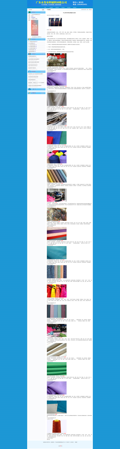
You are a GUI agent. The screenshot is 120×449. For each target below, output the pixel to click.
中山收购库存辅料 (32, 46)
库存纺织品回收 (31, 49)
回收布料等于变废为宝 (32, 67)
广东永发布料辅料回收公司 (51, 70)
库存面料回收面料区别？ (32, 56)
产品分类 (57, 7)
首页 (45, 7)
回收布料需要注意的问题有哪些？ (34, 59)
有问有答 (68, 7)
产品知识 (63, 7)
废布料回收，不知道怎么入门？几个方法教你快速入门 (36, 82)
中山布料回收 (31, 43)
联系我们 (74, 7)
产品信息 (51, 7)
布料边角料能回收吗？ (32, 79)
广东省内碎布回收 (32, 44)
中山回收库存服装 (32, 48)
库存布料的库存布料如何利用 (33, 76)
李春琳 (76, 442)
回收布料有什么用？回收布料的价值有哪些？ (35, 73)
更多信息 (48, 439)
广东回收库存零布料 (32, 41)
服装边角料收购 (31, 51)
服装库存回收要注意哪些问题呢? (33, 62)
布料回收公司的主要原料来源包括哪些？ (35, 85)
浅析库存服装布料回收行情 (32, 65)
